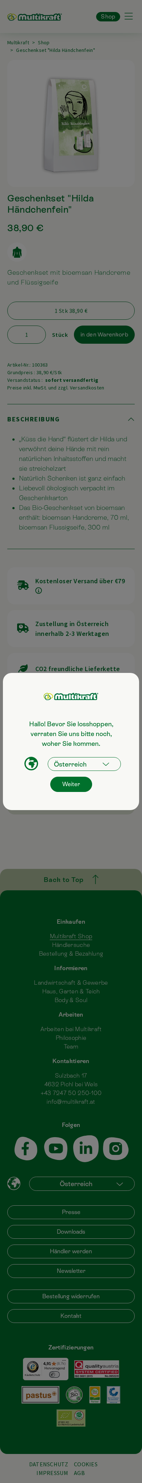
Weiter (71, 784)
